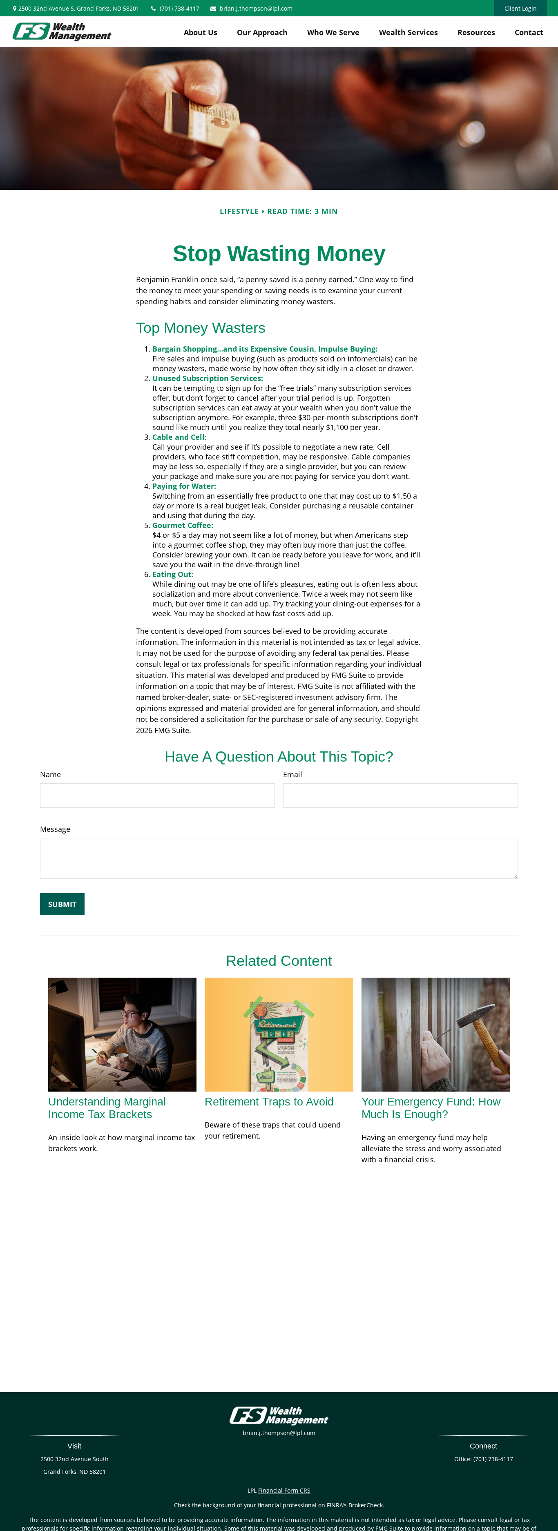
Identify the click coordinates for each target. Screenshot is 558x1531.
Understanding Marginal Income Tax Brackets (107, 1108)
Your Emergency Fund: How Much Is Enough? (431, 1108)
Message (55, 829)
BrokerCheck (365, 1505)
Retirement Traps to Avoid (269, 1102)
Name (50, 774)
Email (292, 774)
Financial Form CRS (284, 1490)
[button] (200, 32)
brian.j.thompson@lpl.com (256, 8)
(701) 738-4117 (179, 8)
